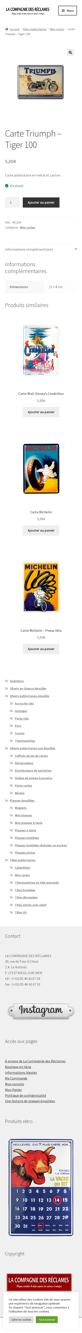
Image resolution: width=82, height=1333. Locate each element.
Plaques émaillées (22, 800)
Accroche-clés (24, 703)
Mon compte (14, 1084)
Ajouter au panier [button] (41, 412)
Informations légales (21, 1072)
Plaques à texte (25, 830)
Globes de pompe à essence (33, 778)
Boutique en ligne (18, 1067)
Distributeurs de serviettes (33, 770)
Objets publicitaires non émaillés (32, 748)
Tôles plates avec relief (31, 905)
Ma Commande (16, 1078)
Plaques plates (25, 853)
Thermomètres (25, 741)
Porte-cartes (23, 785)
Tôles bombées (25, 890)
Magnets (21, 808)
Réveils (19, 793)
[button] (70, 52)
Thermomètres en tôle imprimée (37, 883)
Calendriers (22, 868)
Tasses (19, 733)
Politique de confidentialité (25, 1095)
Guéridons (17, 681)
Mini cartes (57, 29)
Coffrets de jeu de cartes (31, 756)
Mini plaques (23, 815)
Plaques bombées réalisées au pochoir (41, 845)
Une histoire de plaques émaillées (30, 1101)
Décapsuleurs (24, 763)
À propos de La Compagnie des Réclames (35, 1061)
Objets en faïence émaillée (28, 688)
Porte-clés (22, 718)
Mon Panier (13, 1089)
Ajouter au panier (41, 202)
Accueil (14, 29)
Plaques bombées (27, 838)
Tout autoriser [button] (46, 1320)
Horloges (21, 711)
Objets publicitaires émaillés (29, 696)
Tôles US (21, 912)
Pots (18, 726)
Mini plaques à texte (28, 823)
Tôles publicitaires (35, 29)
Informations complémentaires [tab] (29, 249)
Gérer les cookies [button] (21, 1320)
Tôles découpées (26, 897)
